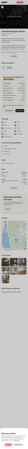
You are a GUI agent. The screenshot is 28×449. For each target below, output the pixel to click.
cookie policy (17, 440)
